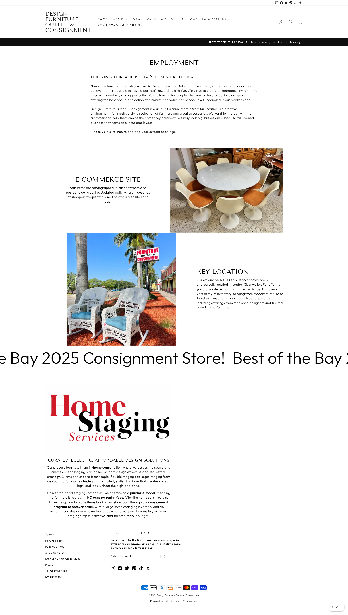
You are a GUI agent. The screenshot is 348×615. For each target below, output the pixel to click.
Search (49, 534)
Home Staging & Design (120, 25)
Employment (53, 576)
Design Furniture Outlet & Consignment (68, 22)
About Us (143, 18)
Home (102, 18)
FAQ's (49, 564)
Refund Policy (54, 540)
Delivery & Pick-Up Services (62, 558)
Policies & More (55, 546)
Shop (119, 18)
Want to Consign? (208, 18)
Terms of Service (56, 570)
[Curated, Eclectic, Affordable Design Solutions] (108, 419)
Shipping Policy (55, 552)
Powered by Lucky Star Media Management (174, 601)
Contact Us (172, 18)
